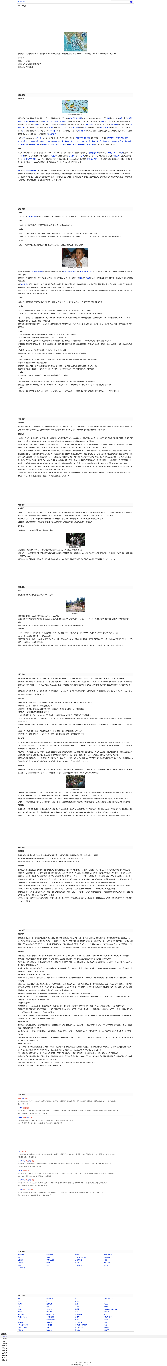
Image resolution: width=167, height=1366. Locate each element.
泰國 (44, 121)
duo (19, 1298)
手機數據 (20, 1330)
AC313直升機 (21, 1268)
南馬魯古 (113, 141)
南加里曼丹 (81, 144)
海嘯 (19, 1257)
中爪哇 (60, 141)
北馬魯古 (106, 141)
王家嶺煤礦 (78, 1265)
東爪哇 (67, 141)
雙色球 (77, 1262)
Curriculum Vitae (22, 1327)
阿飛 (105, 1325)
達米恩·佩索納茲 (69, 272)
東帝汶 (26, 121)
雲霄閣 (77, 1312)
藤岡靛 (20, 1312)
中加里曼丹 (72, 144)
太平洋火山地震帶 (30, 171)
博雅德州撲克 (108, 1317)
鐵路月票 (77, 1254)
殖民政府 (71, 156)
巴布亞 (120, 141)
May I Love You (108, 1298)
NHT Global (78, 1314)
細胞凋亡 (77, 1330)
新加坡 (49, 121)
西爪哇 (54, 141)
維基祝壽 (20, 1260)
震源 (81, 278)
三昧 (47, 1327)
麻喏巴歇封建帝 (92, 153)
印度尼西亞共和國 (75, 118)
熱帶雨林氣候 (105, 128)
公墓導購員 (78, 1260)
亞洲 (108, 118)
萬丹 (72, 141)
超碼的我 (106, 1330)
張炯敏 (77, 1306)
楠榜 (38, 141)
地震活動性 (21, 1254)
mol (19, 1301)
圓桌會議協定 (92, 159)
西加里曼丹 (91, 144)
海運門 (48, 1262)
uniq (47, 1301)
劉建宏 (20, 1304)
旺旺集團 (20, 1322)
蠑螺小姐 (49, 1312)
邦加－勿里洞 (46, 141)
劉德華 (48, 1265)
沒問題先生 (49, 1309)
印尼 (19, 171)
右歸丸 (20, 1319)
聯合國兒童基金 (37, 272)
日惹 (77, 138)
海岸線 (85, 128)
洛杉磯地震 (49, 1254)
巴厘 (77, 141)
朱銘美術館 (78, 1322)
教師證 (106, 1306)
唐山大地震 (107, 1257)
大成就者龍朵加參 (80, 1257)
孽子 (47, 1306)
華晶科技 (49, 1325)
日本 (82, 156)
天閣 (76, 1304)
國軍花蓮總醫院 (51, 1319)
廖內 (126, 138)
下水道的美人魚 (22, 1317)
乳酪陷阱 (106, 1327)
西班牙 (116, 153)
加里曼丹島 (114, 124)
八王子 (106, 1301)
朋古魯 (23, 141)
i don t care (49, 1298)
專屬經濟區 (89, 124)
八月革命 (116, 156)
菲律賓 (56, 121)
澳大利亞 (63, 121)
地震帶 (20, 1265)
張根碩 (106, 1319)
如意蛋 (106, 1304)
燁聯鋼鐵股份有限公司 (110, 1309)
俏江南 (106, 1265)
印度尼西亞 (107, 1262)
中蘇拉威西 (25, 144)
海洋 (61, 124)
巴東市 (88, 278)
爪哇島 (38, 138)
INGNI (77, 1298)
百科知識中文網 (87, 1362)
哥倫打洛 (54, 144)
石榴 (105, 1322)
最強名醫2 (49, 1322)
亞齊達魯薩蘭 (85, 138)
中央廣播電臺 (50, 1317)
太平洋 (103, 121)
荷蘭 (22, 156)
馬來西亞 (33, 121)
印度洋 (109, 121)
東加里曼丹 (62, 144)
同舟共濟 (49, 1304)
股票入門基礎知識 (23, 1325)
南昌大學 (77, 1317)
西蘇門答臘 (120, 138)
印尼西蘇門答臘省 (86, 272)
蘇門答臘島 (33, 217)
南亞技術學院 (79, 1327)
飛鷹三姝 (106, 1312)
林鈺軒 (20, 1309)
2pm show (21, 1314)
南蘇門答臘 (31, 141)
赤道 (120, 118)
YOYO (106, 1314)
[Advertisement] (69, 20)
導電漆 (77, 1319)
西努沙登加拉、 (86, 141)
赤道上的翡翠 (51, 134)
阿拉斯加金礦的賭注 (81, 1325)
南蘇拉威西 (45, 144)
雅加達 (23, 138)
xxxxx (77, 1301)
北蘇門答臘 (110, 138)
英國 (121, 153)
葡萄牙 (110, 153)
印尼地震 (20, 1262)
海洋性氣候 (82, 131)
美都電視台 (25, 284)
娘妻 (19, 1306)
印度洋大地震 (50, 1260)
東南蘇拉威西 (35, 144)
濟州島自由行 (50, 1330)
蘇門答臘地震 (108, 1254)
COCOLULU (50, 1314)
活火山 (52, 131)
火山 (23, 131)
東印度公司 (52, 156)
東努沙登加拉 (96, 141)
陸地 (36, 124)
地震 (105, 1260)
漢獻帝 (77, 1309)
